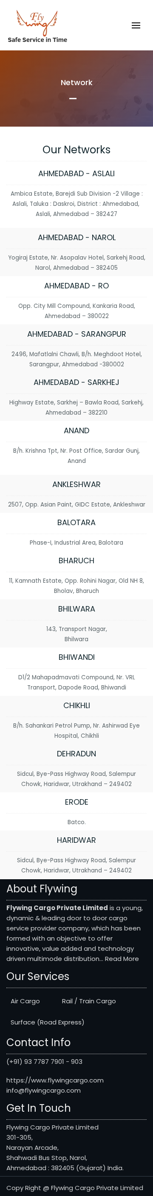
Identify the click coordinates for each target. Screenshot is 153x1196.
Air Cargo (25, 1001)
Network (77, 82)
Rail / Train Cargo (89, 1001)
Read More (122, 958)
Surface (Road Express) (48, 1022)
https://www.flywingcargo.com (55, 1080)
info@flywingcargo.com (43, 1090)
